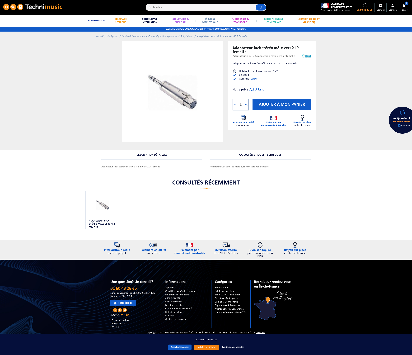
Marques (170, 315)
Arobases (260, 332)
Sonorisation (221, 287)
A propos (169, 287)
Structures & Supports (226, 298)
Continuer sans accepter (233, 347)
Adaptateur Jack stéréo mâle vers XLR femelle (102, 224)
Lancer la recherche (260, 7)
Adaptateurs (186, 36)
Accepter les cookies (180, 347)
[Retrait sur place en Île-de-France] (273, 306)
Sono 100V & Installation (227, 294)
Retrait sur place (174, 312)
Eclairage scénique (224, 291)
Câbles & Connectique (133, 36)
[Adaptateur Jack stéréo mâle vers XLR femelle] (172, 91)
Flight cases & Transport (227, 305)
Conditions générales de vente (181, 291)
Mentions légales (174, 305)
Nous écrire (405, 126)
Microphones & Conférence (229, 309)
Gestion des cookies (175, 319)
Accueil (99, 36)
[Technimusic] (33, 7)
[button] (235, 105)
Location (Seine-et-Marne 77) (230, 312)
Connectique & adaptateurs (162, 36)
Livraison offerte (173, 301)
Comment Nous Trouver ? (178, 308)
